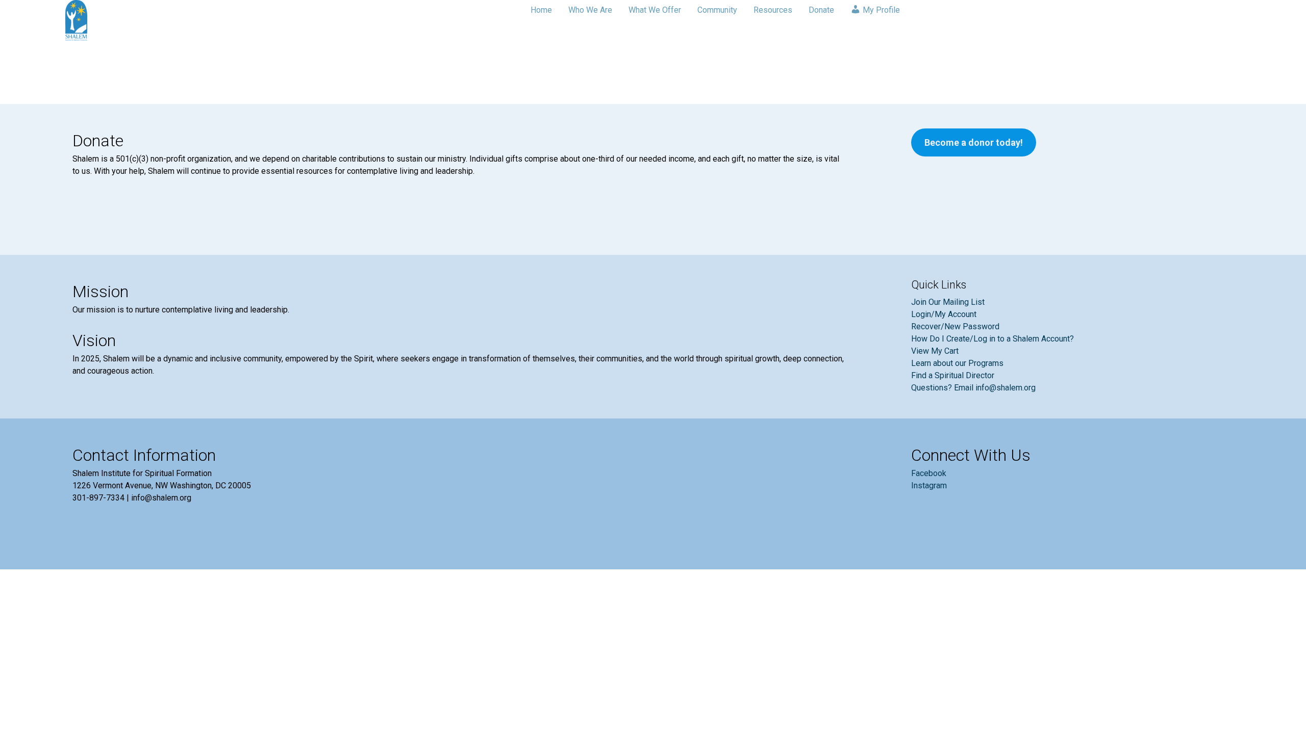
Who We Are (590, 10)
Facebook (928, 473)
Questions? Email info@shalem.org (973, 387)
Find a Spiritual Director (952, 375)
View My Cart (935, 351)
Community (717, 10)
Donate (821, 10)
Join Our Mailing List (948, 302)
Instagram (929, 485)
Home (541, 10)
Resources (773, 10)
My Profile (880, 10)
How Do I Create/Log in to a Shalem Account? (992, 339)
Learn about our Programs (957, 363)
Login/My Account (943, 314)
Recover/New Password (955, 326)
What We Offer (655, 10)
